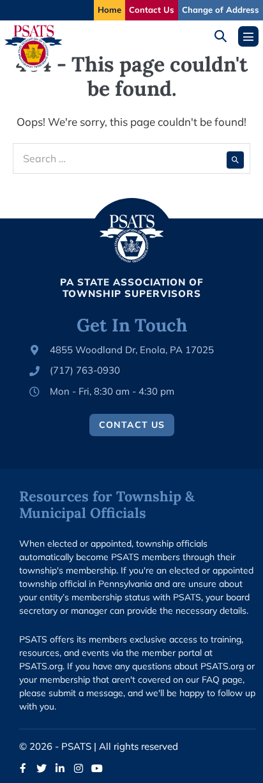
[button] (225, 36)
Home (109, 9)
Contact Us (151, 9)
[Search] (235, 158)
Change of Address (220, 9)
